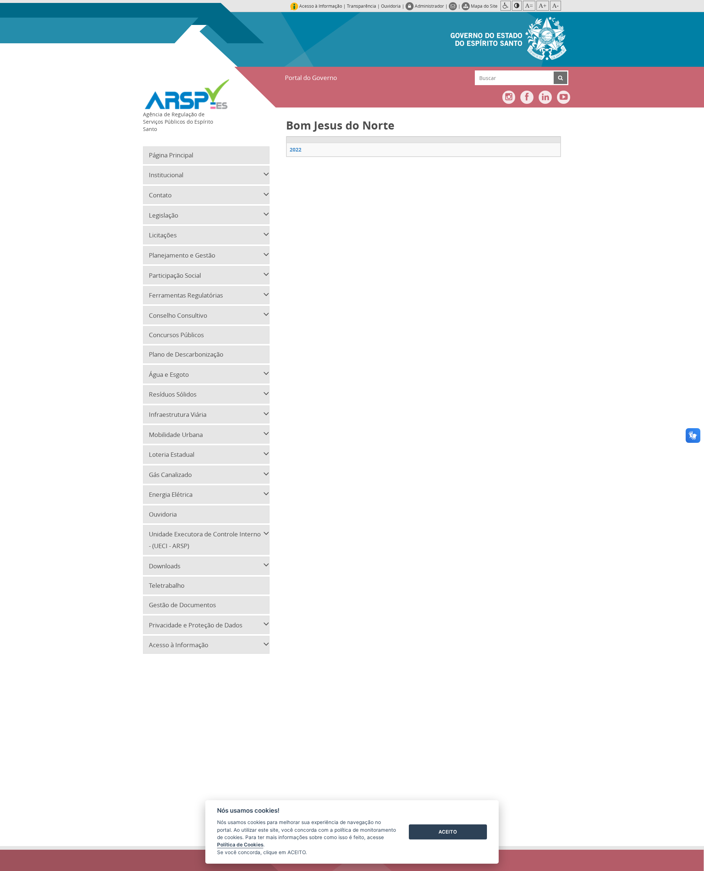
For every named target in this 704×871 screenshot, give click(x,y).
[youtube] (563, 97)
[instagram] (509, 97)
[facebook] (527, 97)
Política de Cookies (240, 845)
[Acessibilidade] (505, 6)
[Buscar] (560, 78)
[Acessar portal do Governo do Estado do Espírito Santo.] (508, 37)
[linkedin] (545, 97)
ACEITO (448, 832)
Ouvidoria (391, 6)
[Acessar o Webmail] (453, 6)
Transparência (361, 6)
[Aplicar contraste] (517, 6)
